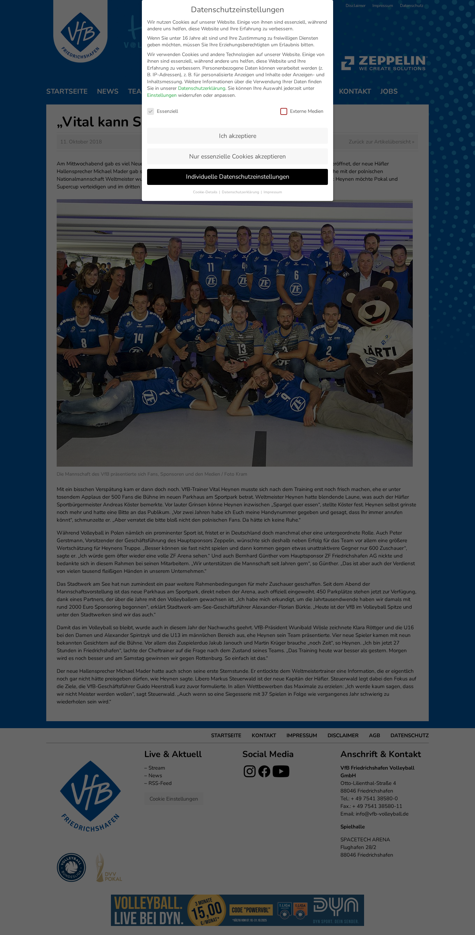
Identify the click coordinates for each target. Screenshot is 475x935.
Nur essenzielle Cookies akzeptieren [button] (237, 156)
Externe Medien (306, 111)
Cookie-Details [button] (205, 192)
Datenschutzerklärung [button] (241, 192)
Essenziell (167, 111)
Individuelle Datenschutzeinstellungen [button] (237, 176)
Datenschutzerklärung (201, 88)
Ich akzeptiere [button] (237, 136)
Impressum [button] (273, 192)
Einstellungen (162, 95)
